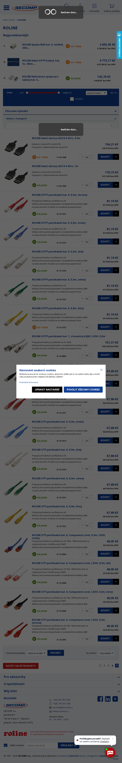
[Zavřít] (113, 739)
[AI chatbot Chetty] (110, 752)
